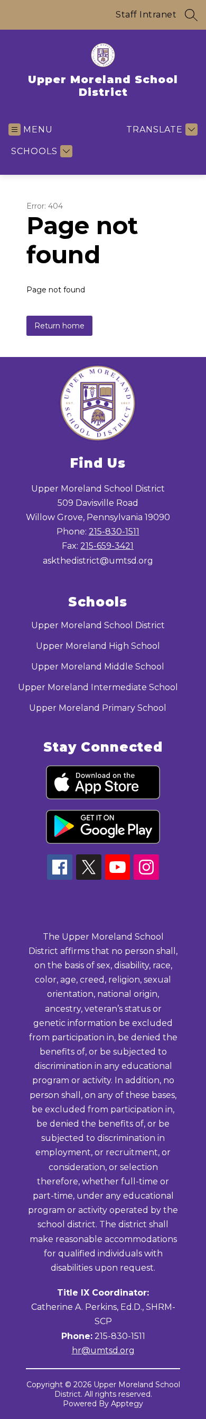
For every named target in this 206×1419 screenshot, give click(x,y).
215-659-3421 (107, 546)
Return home (59, 326)
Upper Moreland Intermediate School (98, 687)
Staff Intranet (146, 15)
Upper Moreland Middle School (97, 667)
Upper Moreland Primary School (97, 708)
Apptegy (127, 1403)
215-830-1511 (114, 531)
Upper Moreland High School (98, 646)
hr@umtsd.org (103, 1350)
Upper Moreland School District (98, 625)
